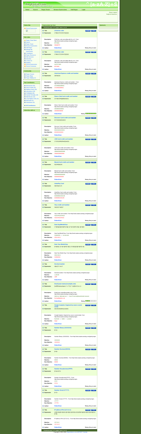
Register (28, 62)
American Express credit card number (66, 73)
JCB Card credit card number (63, 139)
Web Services (30, 57)
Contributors (29, 53)
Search (35, 9)
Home (27, 9)
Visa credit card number (62, 205)
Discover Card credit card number (65, 117)
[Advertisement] (64, 17)
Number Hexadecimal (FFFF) (63, 369)
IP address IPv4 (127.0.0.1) (62, 410)
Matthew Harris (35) (31, 89)
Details (88, 30)
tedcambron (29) (30, 91)
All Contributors (30, 105)
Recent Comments (31, 66)
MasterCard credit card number (64, 162)
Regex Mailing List (31, 77)
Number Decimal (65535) (62, 349)
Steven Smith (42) (31, 87)
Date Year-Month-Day (61, 244)
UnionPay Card (59, 183)
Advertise (28, 58)
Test (94, 30)
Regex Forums (30, 74)
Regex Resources (31, 55)
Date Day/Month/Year (61, 224)
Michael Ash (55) (30, 85)
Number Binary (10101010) (62, 328)
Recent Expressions (31, 28)
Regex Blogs (29, 76)
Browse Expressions (60, 9)
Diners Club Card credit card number (66, 96)
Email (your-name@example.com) (65, 284)
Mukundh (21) (30, 100)
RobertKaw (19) (30, 102)
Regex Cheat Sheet (31, 40)
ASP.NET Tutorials (82, 432)
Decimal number (59, 264)
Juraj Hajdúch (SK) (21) (32, 98)
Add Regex (74, 9)
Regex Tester (46, 9)
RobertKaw (57, 48)
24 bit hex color (59, 30)
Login (83, 9)
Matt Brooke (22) (30, 96)
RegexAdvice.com (72, 432)
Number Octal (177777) (61, 390)
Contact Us (29, 60)
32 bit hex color (59, 52)
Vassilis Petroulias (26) (32, 95)
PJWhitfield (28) (30, 93)
